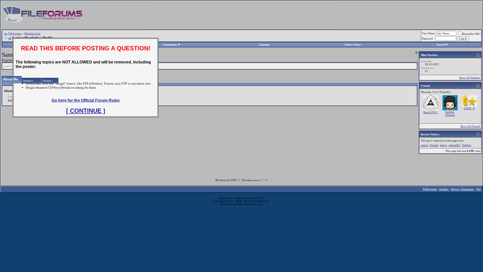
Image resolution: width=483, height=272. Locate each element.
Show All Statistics (469, 77)
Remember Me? (471, 33)
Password (427, 38)
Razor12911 (430, 112)
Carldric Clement (450, 113)
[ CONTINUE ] (85, 110)
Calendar (264, 44)
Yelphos (466, 145)
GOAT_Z (469, 108)
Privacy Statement (462, 189)
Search (440, 44)
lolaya (443, 145)
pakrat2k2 (454, 145)
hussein (434, 145)
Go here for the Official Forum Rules (86, 100)
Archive (444, 189)
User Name (428, 33)
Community (170, 44)
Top (478, 189)
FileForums (14, 33)
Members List (32, 33)
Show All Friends (470, 126)
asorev (424, 145)
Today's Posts (352, 44)
